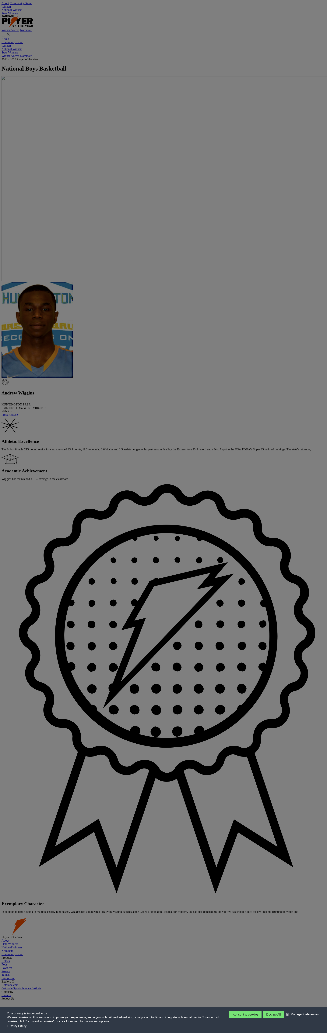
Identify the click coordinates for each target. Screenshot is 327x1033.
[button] (302, 1014)
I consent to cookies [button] (245, 1014)
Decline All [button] (273, 1014)
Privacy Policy (16, 1026)
